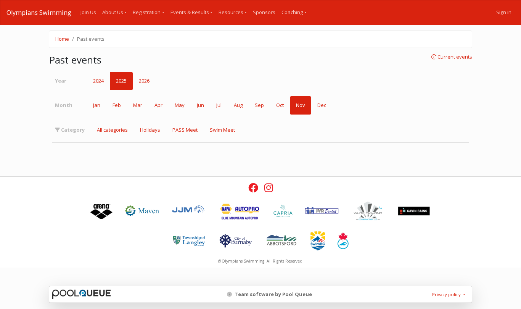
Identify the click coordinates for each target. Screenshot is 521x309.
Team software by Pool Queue (272, 294)
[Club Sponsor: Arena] (101, 210)
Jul (219, 105)
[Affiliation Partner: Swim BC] (317, 240)
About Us (112, 12)
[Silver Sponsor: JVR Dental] (322, 210)
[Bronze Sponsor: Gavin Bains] (414, 210)
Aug (238, 105)
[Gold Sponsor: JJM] (188, 210)
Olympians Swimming (38, 12)
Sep (259, 105)
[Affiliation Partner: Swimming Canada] (342, 240)
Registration (147, 12)
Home (62, 38)
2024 (98, 80)
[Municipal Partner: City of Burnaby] (235, 240)
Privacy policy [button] (447, 294)
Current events (454, 57)
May (180, 105)
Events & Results (189, 12)
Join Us (88, 12)
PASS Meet (185, 129)
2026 (144, 80)
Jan (96, 105)
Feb (117, 105)
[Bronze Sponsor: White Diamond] (368, 210)
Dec (321, 105)
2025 (121, 80)
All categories (112, 129)
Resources (231, 12)
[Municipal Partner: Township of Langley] (189, 240)
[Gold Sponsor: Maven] (142, 210)
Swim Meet (222, 129)
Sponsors (264, 12)
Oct (280, 105)
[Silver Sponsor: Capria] (283, 210)
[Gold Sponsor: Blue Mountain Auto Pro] (239, 210)
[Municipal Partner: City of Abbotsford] (282, 240)
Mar (137, 105)
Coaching (292, 12)
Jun (200, 105)
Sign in (503, 12)
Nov (300, 105)
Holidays (150, 129)
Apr (158, 105)
